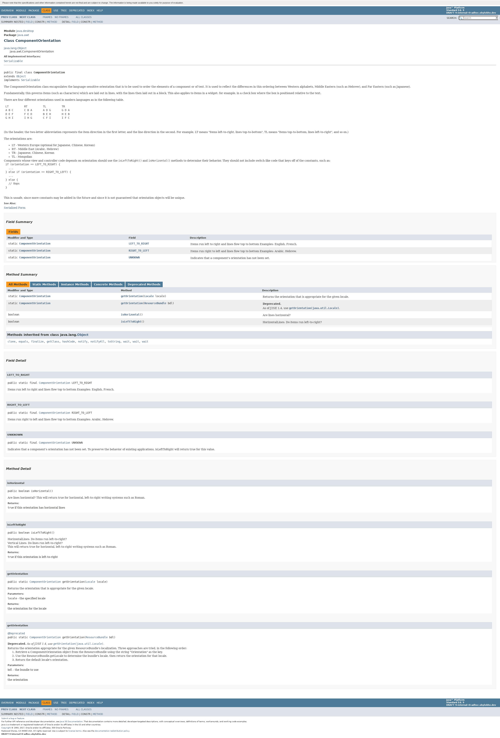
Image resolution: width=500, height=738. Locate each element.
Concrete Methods (108, 284)
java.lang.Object (15, 48)
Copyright (6, 728)
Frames (47, 17)
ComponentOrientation (34, 243)
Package (34, 10)
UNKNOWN (134, 257)
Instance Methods (75, 284)
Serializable (13, 61)
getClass (53, 341)
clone (11, 341)
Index (90, 10)
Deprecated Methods (144, 284)
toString (114, 341)
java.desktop (25, 30)
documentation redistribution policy (112, 731)
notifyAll (97, 341)
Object (21, 76)
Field (29, 22)
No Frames (62, 17)
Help (100, 10)
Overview (7, 10)
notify (82, 341)
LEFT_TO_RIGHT (139, 243)
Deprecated (77, 10)
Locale (149, 296)
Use (56, 10)
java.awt (23, 35)
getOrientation (132, 296)
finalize (37, 341)
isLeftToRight (131, 321)
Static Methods (44, 284)
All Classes (84, 17)
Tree (64, 10)
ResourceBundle (155, 303)
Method (52, 22)
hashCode (68, 341)
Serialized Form (14, 207)
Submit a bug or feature (12, 718)
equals (23, 341)
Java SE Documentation (71, 721)
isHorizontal (130, 314)
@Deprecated (16, 633)
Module (21, 10)
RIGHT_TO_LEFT (139, 250)
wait (126, 341)
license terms (74, 731)
